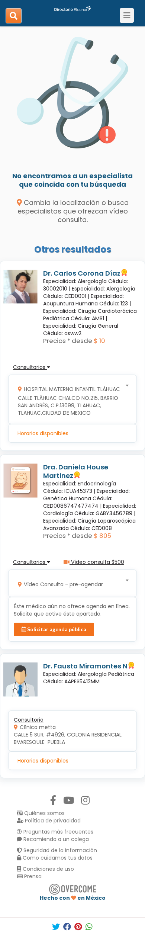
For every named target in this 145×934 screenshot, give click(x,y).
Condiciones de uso (47, 869)
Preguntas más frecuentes (57, 831)
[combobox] (70, 399)
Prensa (32, 876)
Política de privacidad (52, 820)
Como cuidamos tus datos (57, 857)
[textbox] (70, 399)
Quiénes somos (44, 813)
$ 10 (99, 340)
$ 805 (102, 535)
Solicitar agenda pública (56, 629)
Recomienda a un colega (55, 839)
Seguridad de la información (59, 850)
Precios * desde (67, 340)
